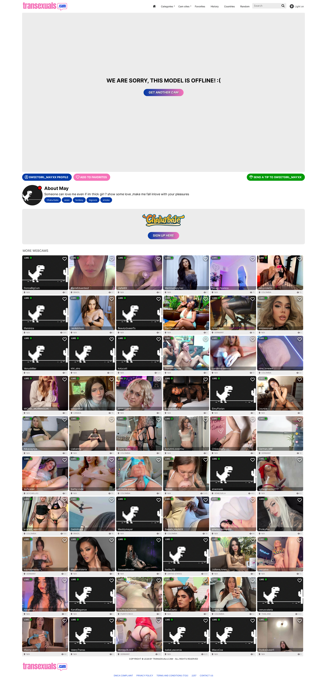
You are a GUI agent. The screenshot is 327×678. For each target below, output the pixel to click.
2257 (194, 675)
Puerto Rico (126, 614)
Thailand (266, 614)
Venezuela (219, 493)
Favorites (200, 6)
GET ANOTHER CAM (163, 92)
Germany (219, 332)
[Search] (283, 6)
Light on (299, 6)
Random (245, 6)
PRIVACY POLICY (144, 675)
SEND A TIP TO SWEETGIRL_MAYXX (277, 177)
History (215, 6)
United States (174, 574)
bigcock (93, 200)
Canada (77, 413)
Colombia (266, 292)
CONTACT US (206, 675)
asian (67, 200)
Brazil (76, 292)
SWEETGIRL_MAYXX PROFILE (48, 177)
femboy (79, 200)
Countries (229, 6)
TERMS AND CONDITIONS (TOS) (172, 675)
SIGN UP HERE (163, 235)
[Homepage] (45, 6)
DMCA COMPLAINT (123, 675)
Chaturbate (53, 200)
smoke (106, 200)
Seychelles (32, 493)
